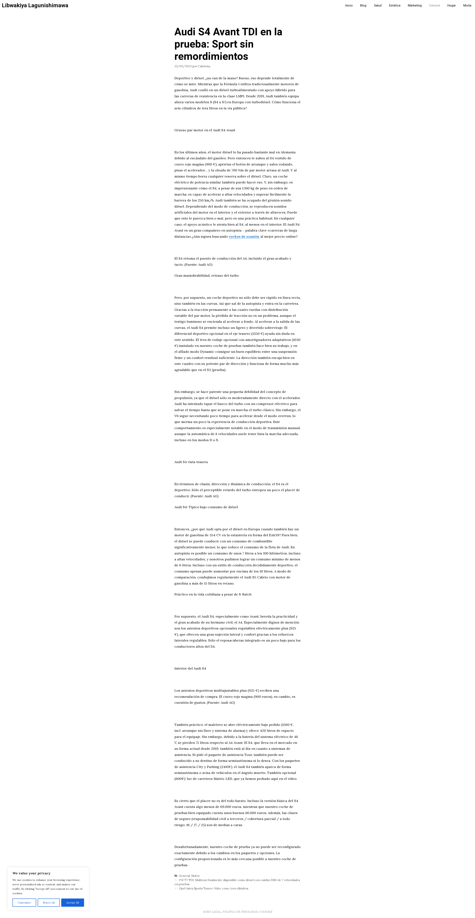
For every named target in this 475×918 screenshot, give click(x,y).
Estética (394, 5)
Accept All (72, 902)
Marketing (415, 5)
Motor (195, 876)
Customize (24, 902)
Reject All (49, 902)
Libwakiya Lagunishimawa (35, 5)
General (434, 5)
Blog (363, 5)
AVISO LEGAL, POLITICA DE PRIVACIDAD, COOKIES (237, 912)
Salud (378, 5)
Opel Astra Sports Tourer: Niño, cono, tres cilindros (213, 888)
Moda (467, 5)
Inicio (349, 5)
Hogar (451, 5)
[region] (48, 889)
